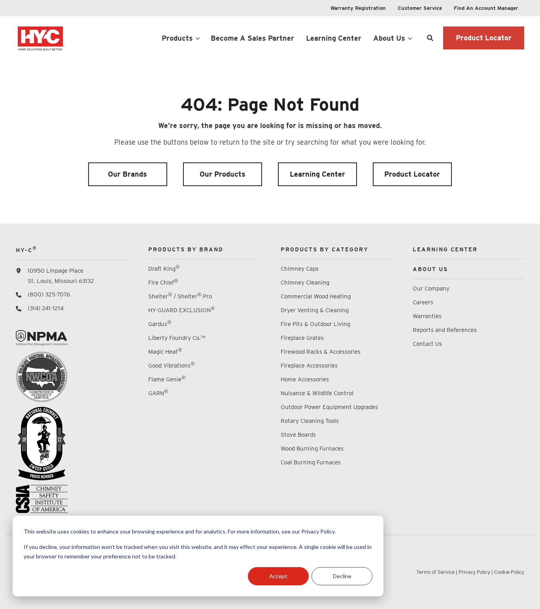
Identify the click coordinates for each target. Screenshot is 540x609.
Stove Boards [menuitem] (298, 434)
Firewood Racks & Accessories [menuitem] (321, 351)
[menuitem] (358, 8)
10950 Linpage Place (55, 270)
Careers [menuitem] (423, 302)
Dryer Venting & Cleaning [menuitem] (315, 310)
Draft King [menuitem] (163, 268)
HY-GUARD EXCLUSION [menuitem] (181, 310)
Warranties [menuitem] (428, 316)
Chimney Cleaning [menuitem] (305, 282)
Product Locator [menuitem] (412, 174)
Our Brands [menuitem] (127, 174)
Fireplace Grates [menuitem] (302, 337)
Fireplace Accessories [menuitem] (309, 365)
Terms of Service (435, 572)
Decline (342, 576)
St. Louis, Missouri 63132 (61, 281)
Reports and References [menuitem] (445, 330)
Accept (278, 576)
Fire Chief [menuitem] (163, 282)
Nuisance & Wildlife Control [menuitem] (317, 393)
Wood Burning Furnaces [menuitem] (312, 448)
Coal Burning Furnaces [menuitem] (311, 462)
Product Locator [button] (484, 38)
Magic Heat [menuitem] (165, 351)
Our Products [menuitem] (222, 174)
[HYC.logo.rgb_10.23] (71, 38)
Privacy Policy (474, 572)
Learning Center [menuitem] (317, 174)
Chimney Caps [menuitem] (300, 268)
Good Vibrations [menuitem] (171, 365)
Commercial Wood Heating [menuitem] (316, 296)
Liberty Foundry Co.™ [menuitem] (176, 337)
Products (177, 38)
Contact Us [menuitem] (427, 343)
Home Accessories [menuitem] (305, 379)
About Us (389, 38)
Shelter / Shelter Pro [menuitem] (180, 296)
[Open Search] (430, 38)
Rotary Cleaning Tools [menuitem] (310, 420)
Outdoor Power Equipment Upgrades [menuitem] (329, 407)
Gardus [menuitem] (159, 324)
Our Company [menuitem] (431, 288)
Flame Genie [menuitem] (166, 379)
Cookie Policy (509, 572)
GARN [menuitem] (158, 393)
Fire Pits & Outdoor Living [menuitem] (315, 324)
